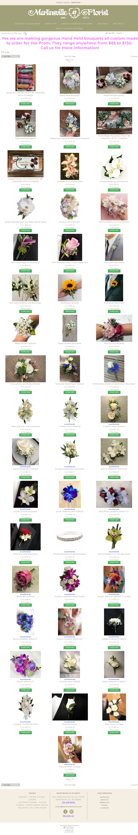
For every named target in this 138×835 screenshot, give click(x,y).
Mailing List (104, 802)
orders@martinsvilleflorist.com (68, 806)
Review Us (68, 816)
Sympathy (50, 24)
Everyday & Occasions (27, 24)
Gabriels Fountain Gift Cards (77, 24)
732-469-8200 (68, 802)
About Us (104, 800)
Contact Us (104, 797)
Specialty (118, 24)
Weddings (103, 24)
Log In (119, 33)
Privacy (105, 805)
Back (3, 61)
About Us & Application (68, 29)
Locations (104, 808)
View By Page (70, 56)
